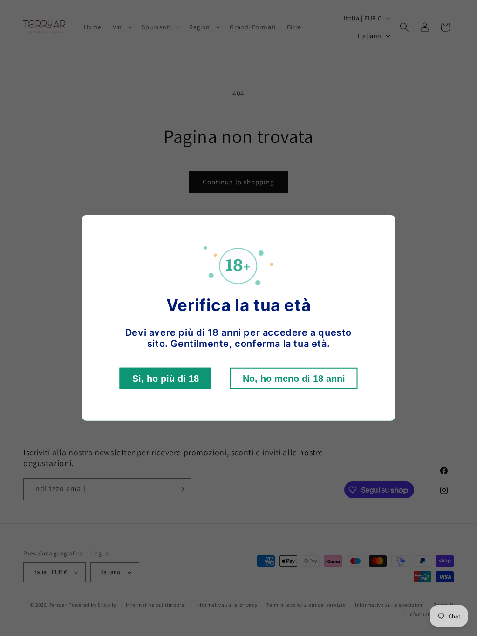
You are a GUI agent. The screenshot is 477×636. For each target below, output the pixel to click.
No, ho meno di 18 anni (294, 378)
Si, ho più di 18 (165, 378)
